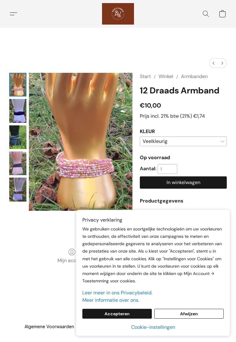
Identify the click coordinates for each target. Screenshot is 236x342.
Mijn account (71, 260)
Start (145, 76)
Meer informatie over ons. (110, 300)
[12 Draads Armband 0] (17, 84)
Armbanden (194, 76)
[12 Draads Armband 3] (17, 163)
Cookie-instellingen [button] (153, 327)
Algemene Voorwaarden (49, 326)
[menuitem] (213, 63)
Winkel (166, 76)
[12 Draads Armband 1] (17, 111)
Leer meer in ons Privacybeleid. (117, 292)
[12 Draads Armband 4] (17, 189)
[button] (118, 14)
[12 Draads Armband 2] (17, 137)
